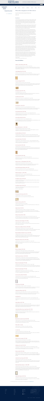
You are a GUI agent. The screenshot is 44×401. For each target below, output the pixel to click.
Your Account (41, 4)
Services (19, 7)
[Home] (4, 7)
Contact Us (6, 389)
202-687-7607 (31, 392)
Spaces (32, 7)
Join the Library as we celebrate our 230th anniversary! (29, 1)
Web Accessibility (34, 397)
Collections (27, 7)
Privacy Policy (28, 397)
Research (23, 7)
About (36, 7)
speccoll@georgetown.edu (10, 13)
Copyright (31, 397)
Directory (6, 390)
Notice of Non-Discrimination (38, 397)
